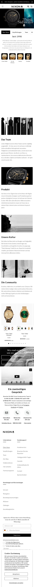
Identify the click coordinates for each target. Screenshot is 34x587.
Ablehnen (16, 578)
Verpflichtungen (17, 32)
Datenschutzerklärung (11, 569)
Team (26, 32)
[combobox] (5, 530)
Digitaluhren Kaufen (17, 361)
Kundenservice (21, 447)
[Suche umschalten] (28, 6)
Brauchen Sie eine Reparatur (22, 452)
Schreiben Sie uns (6, 423)
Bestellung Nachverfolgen (10, 497)
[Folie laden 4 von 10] (15, 343)
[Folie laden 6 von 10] (19, 343)
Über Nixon (5, 32)
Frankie (28, 61)
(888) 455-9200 (17, 423)
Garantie (19, 461)
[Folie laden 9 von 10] (25, 343)
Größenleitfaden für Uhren (23, 466)
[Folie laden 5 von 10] (17, 343)
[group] (8, 340)
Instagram (26, 405)
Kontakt (19, 471)
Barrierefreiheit (22, 475)
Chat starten (27, 423)
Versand (5, 490)
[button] (3, 6)
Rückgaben (6, 494)
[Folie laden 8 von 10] (23, 343)
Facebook (13, 407)
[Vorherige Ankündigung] (2, 2)
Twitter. (21, 407)
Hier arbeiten (7, 466)
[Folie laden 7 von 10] (21, 343)
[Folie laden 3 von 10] (13, 343)
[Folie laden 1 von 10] (9, 343)
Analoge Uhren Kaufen (17, 356)
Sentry (20, 61)
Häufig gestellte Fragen (24, 457)
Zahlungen (6, 505)
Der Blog (5, 459)
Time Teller (4, 61)
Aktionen (5, 501)
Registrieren (17, 535)
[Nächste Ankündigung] (32, 2)
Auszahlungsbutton (8, 509)
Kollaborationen (8, 463)
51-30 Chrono (12, 62)
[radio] (5, 328)
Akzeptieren (16, 574)
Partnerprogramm (8, 470)
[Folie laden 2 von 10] (11, 343)
